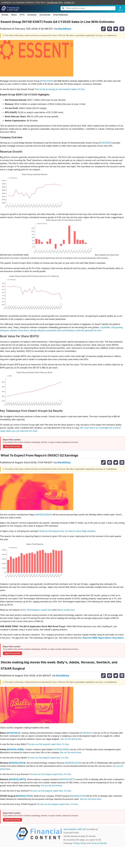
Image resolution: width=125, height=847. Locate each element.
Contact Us (69, 2)
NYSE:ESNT (46, 81)
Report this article (12, 446)
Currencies (44, 15)
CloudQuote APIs (55, 2)
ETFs (22, 15)
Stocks (4, 15)
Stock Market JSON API (74, 829)
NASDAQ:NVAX (17, 763)
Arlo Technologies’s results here (37, 610)
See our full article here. (71, 739)
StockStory (64, 28)
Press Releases (60, 15)
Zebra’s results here (65, 610)
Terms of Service (99, 843)
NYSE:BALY (13, 733)
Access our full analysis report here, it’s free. (48, 744)
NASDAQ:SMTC (17, 779)
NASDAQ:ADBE (15, 749)
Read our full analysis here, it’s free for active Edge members (68, 531)
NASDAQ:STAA (24, 796)
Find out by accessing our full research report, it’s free (60, 89)
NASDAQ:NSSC (43, 514)
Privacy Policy (79, 843)
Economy (31, 15)
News (14, 15)
